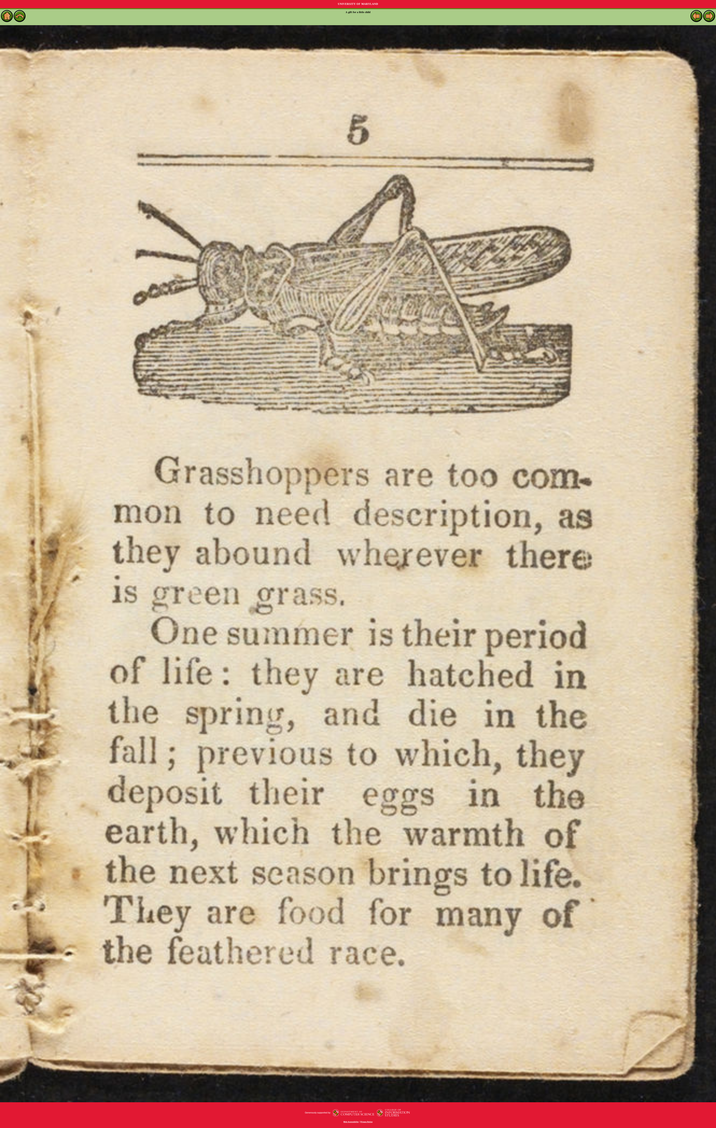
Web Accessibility (351, 1122)
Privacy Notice (366, 1122)
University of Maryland (358, 4)
